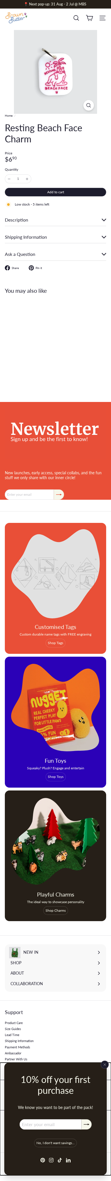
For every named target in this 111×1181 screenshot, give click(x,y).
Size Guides (13, 1029)
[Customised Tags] (55, 573)
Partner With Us (16, 1059)
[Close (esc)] (105, 1065)
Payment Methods (17, 1047)
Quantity (11, 170)
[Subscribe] (86, 1124)
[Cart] (89, 18)
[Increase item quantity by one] (26, 178)
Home (9, 115)
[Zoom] (88, 105)
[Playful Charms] (55, 841)
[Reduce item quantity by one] (9, 178)
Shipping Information (19, 1041)
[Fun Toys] (55, 707)
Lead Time (12, 1035)
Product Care (14, 1023)
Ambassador (13, 1053)
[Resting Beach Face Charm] (40, 344)
